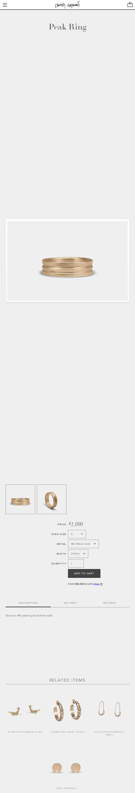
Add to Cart (84, 573)
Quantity (58, 563)
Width (61, 553)
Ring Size (59, 534)
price (62, 524)
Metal (61, 543)
